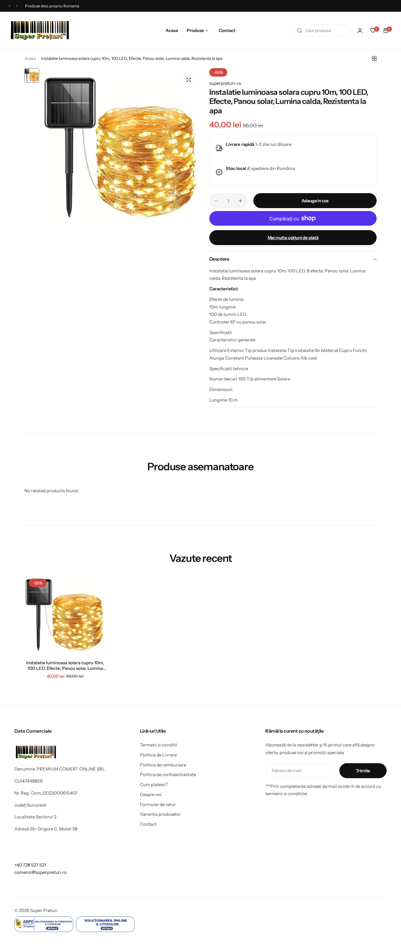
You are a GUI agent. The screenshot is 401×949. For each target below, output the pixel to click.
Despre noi (151, 794)
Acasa (30, 58)
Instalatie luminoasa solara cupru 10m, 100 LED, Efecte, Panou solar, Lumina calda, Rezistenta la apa (65, 665)
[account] (359, 30)
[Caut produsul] (299, 30)
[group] (121, 147)
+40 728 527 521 (30, 865)
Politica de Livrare (158, 755)
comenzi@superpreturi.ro (40, 872)
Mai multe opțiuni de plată (293, 237)
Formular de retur (158, 804)
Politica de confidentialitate (168, 774)
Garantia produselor (160, 814)
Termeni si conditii (158, 745)
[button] (9, 6)
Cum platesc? (154, 784)
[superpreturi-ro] (40, 30)
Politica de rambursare (163, 765)
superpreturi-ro (225, 83)
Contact (148, 824)
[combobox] (321, 30)
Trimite (363, 770)
